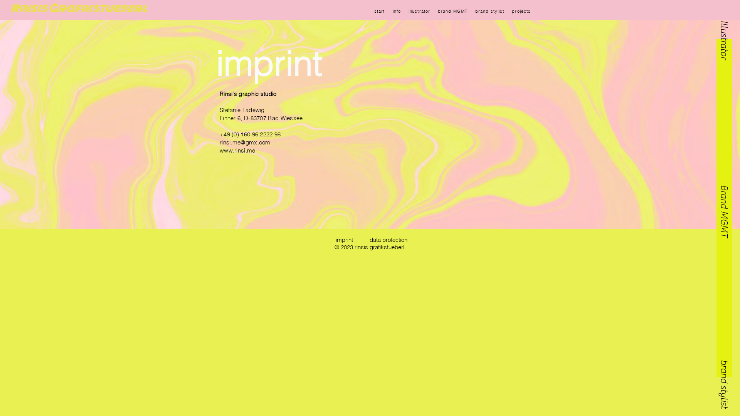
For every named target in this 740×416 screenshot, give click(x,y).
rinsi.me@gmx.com (245, 142)
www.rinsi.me (238, 150)
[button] (723, 29)
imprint (269, 63)
